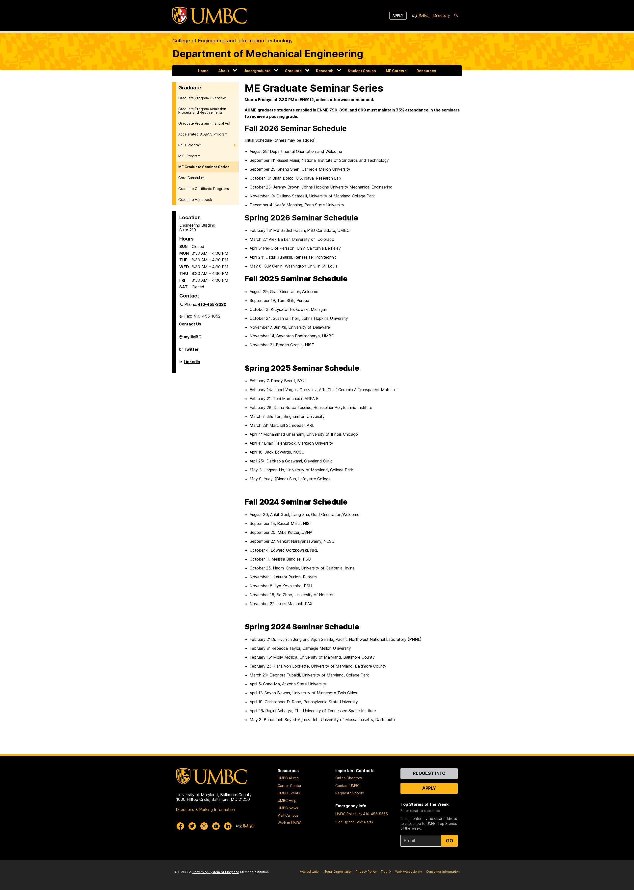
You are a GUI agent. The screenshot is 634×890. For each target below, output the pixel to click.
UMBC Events (289, 793)
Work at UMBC (289, 823)
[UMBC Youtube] (216, 826)
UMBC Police (346, 814)
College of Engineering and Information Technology (232, 41)
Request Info (429, 773)
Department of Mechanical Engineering (267, 54)
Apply (398, 15)
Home (203, 71)
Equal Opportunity (338, 871)
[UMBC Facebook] (180, 826)
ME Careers (396, 71)
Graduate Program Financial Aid (204, 123)
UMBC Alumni (288, 778)
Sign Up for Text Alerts (354, 822)
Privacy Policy (366, 871)
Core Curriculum (191, 178)
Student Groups (362, 71)
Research (324, 71)
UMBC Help (287, 800)
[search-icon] (456, 15)
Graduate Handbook (195, 199)
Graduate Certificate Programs (203, 189)
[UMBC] (209, 15)
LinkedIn (192, 364)
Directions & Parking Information (205, 809)
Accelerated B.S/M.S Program (202, 134)
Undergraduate (256, 71)
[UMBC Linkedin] (227, 826)
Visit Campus (288, 815)
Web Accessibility (408, 871)
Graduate (293, 71)
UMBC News (288, 808)
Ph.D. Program (190, 145)
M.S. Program (189, 156)
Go (449, 841)
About (223, 71)
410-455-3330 (212, 304)
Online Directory (348, 778)
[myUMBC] (421, 15)
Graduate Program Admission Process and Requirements (202, 110)
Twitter (191, 351)
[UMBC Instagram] (204, 826)
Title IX (386, 871)
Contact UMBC (347, 785)
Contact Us (190, 324)
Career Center (289, 785)
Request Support (349, 793)
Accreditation (310, 871)
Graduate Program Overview (202, 98)
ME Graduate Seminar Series (204, 167)
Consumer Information (443, 871)
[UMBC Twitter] (192, 826)
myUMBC (192, 339)
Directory (441, 15)
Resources (426, 71)
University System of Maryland (215, 872)
